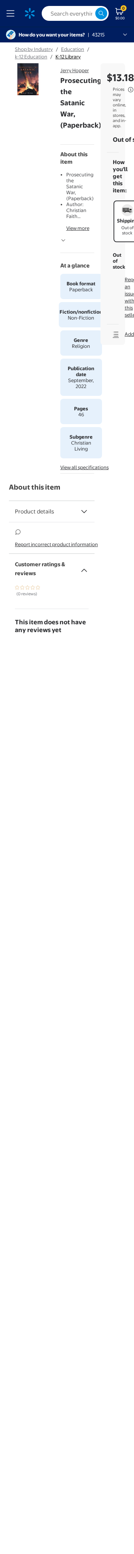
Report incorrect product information (56, 544)
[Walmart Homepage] (30, 13)
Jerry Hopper (74, 70)
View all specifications (84, 467)
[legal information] (131, 90)
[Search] (101, 13)
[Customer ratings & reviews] (84, 567)
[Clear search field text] (89, 13)
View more (77, 228)
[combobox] (75, 13)
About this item (34, 487)
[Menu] (12, 13)
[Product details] (84, 512)
